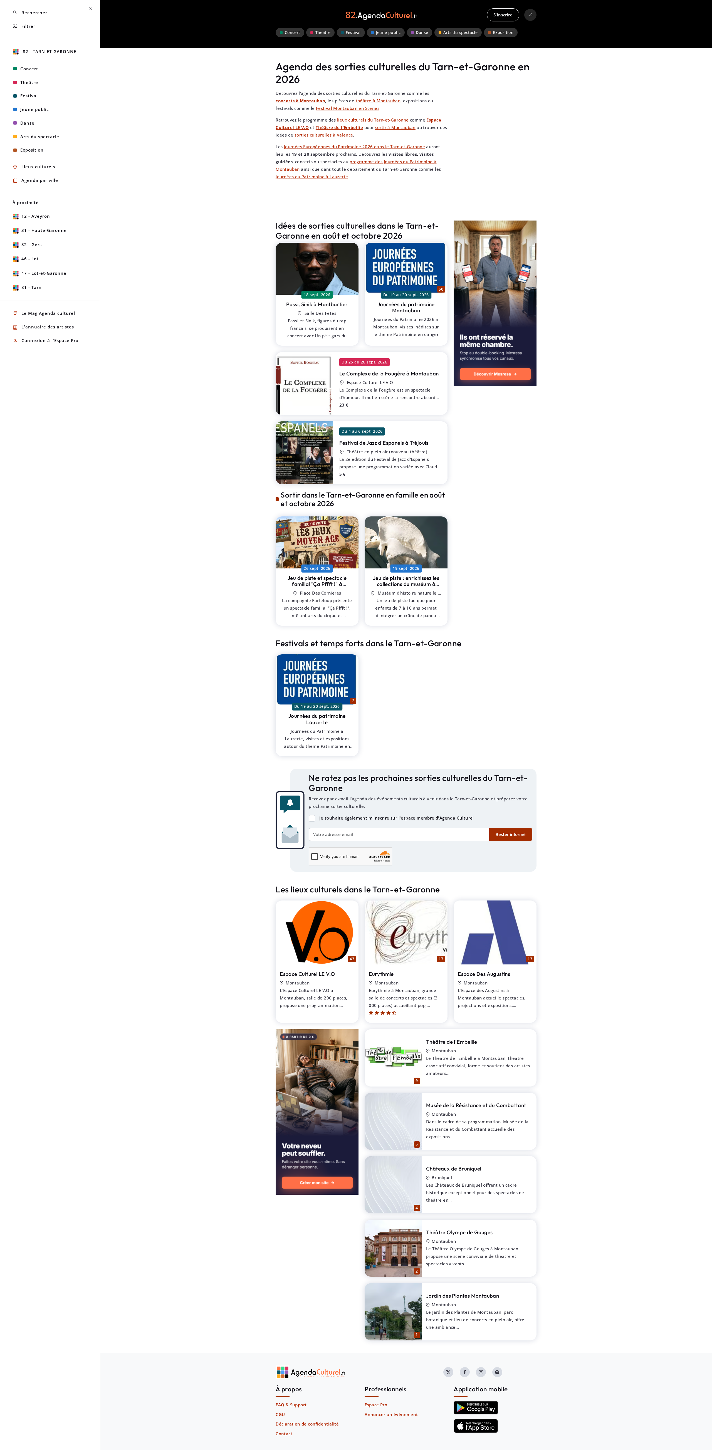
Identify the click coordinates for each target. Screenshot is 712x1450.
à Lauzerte (317, 584)
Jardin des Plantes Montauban (462, 1295)
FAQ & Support (291, 1404)
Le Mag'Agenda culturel (44, 313)
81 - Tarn (31, 287)
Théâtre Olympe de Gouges (459, 1232)
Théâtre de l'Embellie (451, 1041)
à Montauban (389, 373)
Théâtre (323, 32)
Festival (353, 32)
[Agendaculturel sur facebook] (465, 1372)
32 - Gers (31, 244)
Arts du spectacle (460, 32)
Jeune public (388, 32)
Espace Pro (376, 1404)
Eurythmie (381, 974)
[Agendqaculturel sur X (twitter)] (448, 1372)
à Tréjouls (384, 442)
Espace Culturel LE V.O (307, 974)
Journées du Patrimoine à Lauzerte (312, 176)
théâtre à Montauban (378, 100)
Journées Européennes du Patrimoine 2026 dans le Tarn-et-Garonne (354, 146)
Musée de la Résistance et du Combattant (476, 1105)
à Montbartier (317, 304)
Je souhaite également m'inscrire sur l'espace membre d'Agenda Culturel (396, 818)
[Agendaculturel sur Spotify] (497, 1372)
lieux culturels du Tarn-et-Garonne (373, 120)
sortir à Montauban (395, 127)
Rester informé (511, 834)
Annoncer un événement (391, 1414)
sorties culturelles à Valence (324, 135)
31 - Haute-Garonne (44, 230)
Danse (422, 32)
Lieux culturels (34, 167)
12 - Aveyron (35, 216)
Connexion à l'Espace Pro (45, 341)
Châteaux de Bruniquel (453, 1168)
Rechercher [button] (30, 12)
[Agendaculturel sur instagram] (481, 1372)
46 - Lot (30, 258)
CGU (280, 1414)
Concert (292, 32)
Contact (284, 1433)
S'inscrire (503, 15)
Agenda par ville (35, 180)
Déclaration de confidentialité (307, 1424)
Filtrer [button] (24, 26)
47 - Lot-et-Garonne (43, 273)
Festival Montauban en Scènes (347, 108)
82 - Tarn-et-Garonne (48, 51)
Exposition (503, 32)
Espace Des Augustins (484, 974)
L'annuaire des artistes (43, 327)
